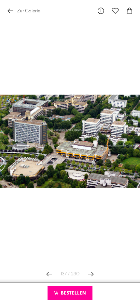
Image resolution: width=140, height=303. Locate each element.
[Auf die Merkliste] (115, 11)
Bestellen (72, 293)
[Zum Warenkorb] (129, 11)
